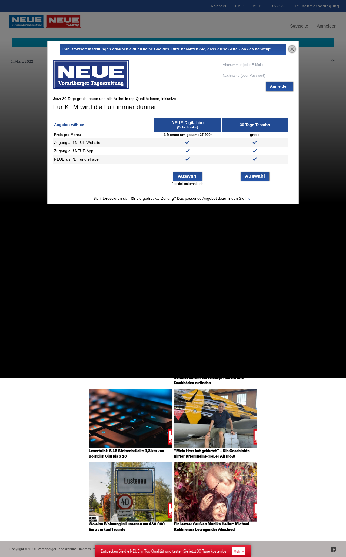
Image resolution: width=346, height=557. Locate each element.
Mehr (237, 551)
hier (248, 198)
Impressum (87, 549)
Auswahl (188, 176)
